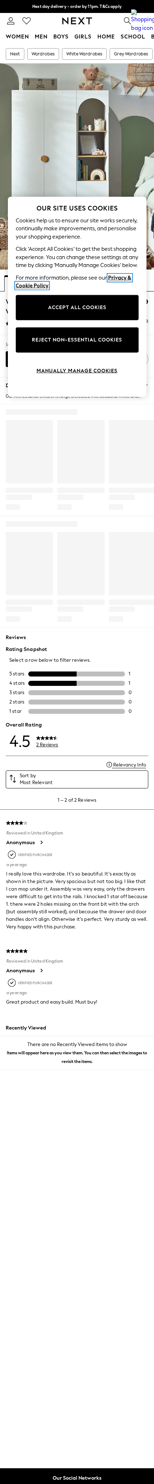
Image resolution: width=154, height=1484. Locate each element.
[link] (11, 21)
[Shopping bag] (143, 21)
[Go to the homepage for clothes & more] (77, 20)
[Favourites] (26, 21)
